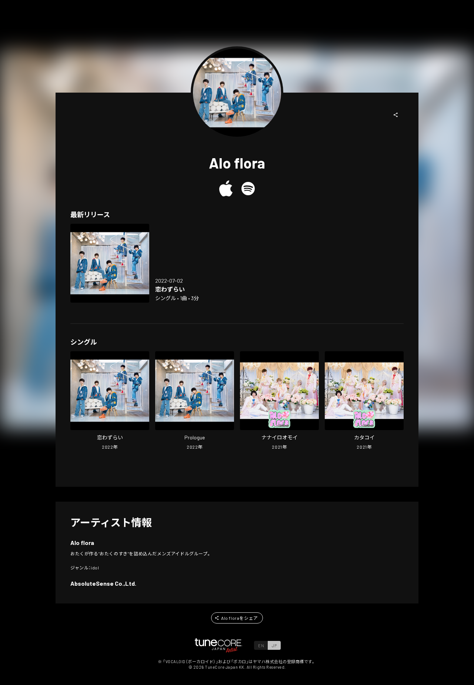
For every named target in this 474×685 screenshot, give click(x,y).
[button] (396, 114)
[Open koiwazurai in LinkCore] (109, 263)
